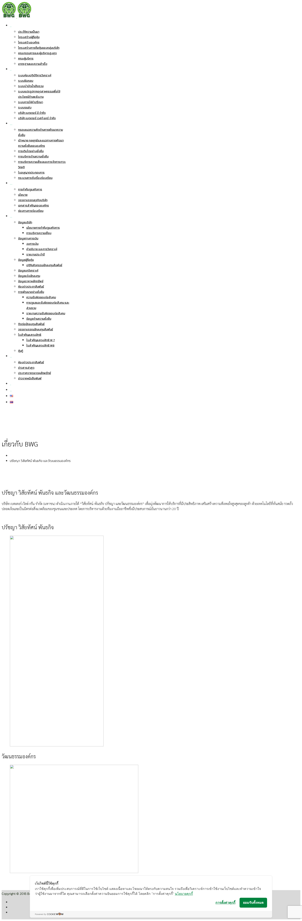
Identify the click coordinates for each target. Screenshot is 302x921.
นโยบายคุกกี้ (184, 894)
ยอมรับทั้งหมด (253, 902)
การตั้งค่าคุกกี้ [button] (225, 902)
